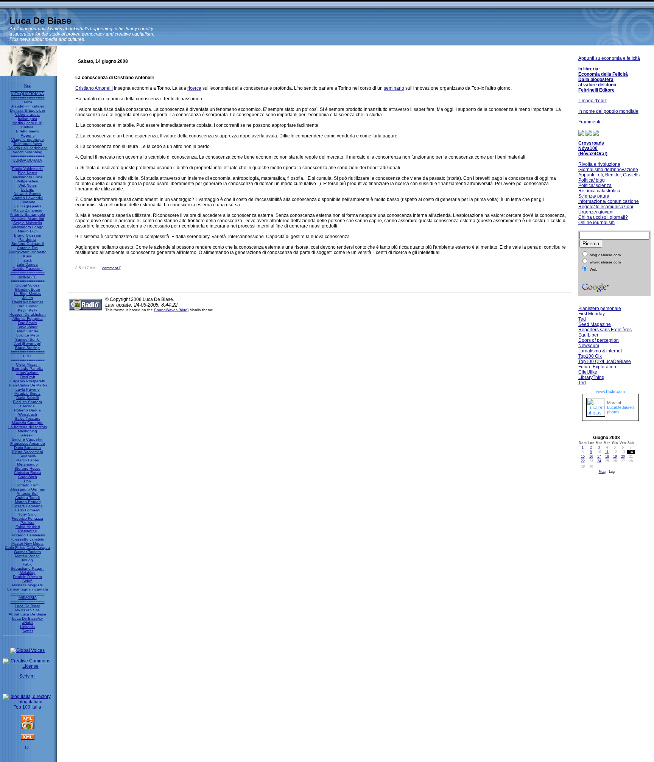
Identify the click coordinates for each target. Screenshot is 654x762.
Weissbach (27, 414)
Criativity (27, 202)
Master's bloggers (27, 585)
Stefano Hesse (27, 468)
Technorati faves (27, 144)
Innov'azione (27, 373)
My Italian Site (27, 610)
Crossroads (591, 143)
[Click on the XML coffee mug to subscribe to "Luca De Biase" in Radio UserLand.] (27, 727)
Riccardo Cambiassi (28, 535)
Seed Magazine (594, 324)
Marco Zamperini (27, 210)
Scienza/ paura (593, 196)
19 (615, 456)
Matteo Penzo (27, 556)
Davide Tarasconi (27, 268)
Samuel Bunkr (27, 339)
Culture (27, 127)
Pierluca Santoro (27, 402)
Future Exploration (597, 366)
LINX (27, 356)
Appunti (27, 135)
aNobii (27, 622)
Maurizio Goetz (27, 393)
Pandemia (27, 239)
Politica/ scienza (595, 185)
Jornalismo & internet (600, 351)
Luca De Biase (40, 21)
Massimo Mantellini (27, 219)
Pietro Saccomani (27, 452)
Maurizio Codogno (28, 423)
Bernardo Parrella (27, 368)
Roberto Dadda (27, 410)
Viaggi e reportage (27, 139)
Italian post (27, 119)
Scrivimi (27, 676)
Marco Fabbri (27, 460)
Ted (582, 319)
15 (583, 456)
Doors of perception (598, 340)
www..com (610, 391)
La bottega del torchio (27, 427)
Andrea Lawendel (27, 198)
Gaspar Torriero (27, 552)
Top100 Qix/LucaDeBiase (604, 361)
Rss (27, 85)
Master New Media (27, 543)
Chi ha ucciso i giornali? (603, 217)
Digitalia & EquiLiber (27, 110)
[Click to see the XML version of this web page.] (27, 738)
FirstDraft (27, 377)
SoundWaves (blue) (171, 310)
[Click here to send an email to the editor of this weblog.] (27, 747)
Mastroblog (27, 431)
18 (607, 456)
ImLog (27, 560)
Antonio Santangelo (27, 214)
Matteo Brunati (27, 502)
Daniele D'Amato (27, 577)
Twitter (27, 631)
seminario (394, 88)
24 (599, 461)
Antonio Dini (27, 248)
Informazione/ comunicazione (608, 201)
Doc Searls (27, 323)
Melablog (28, 572)
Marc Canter (27, 331)
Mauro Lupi (27, 231)
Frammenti (589, 122)
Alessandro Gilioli (27, 177)
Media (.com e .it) (27, 123)
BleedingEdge (27, 289)
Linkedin (27, 627)
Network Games (27, 194)
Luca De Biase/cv (27, 618)
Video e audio (27, 114)
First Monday (591, 313)
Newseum (588, 345)
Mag (602, 472)
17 (599, 456)
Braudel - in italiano (27, 106)
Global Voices (27, 285)
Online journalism (596, 222)
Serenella (27, 456)
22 (583, 461)
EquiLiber (588, 335)
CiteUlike (587, 372)
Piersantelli (27, 531)
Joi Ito (27, 298)
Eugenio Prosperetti (27, 381)
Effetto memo (27, 131)
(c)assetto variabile (27, 539)
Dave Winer (27, 327)
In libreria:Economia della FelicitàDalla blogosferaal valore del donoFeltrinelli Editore (603, 79)
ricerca (194, 88)
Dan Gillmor (27, 306)
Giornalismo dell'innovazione (608, 169)
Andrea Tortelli (27, 498)
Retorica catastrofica (599, 190)
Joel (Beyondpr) (27, 343)
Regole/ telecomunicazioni (605, 206)
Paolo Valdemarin (27, 169)
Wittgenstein (27, 181)
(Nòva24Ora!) (592, 153)
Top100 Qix (590, 356)
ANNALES (28, 277)
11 (607, 452)
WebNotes (28, 185)
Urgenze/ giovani (596, 212)
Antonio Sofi (27, 493)
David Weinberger (27, 302)
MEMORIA (28, 597)
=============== (28, 89)
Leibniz (27, 189)
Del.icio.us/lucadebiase (28, 148)
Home (27, 102)
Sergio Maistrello (27, 223)
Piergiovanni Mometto (28, 252)
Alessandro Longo (27, 227)
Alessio (27, 435)
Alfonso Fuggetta (27, 318)
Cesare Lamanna (27, 506)
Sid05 (27, 581)
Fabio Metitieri (28, 527)
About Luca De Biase (27, 614)
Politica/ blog (591, 180)
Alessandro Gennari (27, 489)
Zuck (27, 260)
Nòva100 (588, 148)
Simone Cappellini (27, 439)
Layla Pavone (28, 389)
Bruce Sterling (27, 348)
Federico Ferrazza (27, 518)
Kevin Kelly (27, 310)
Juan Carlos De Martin (27, 385)
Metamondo (27, 464)
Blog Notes (27, 173)
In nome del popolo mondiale (608, 111)
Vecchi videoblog (27, 152)
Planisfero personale (599, 308)
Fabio (28, 564)
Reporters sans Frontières (605, 329)
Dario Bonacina (27, 448)
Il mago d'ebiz (592, 100)
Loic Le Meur (27, 335)
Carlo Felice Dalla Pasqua (27, 547)
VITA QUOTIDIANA (27, 94)
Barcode (27, 406)
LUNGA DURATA (27, 160)
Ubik (27, 481)
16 (591, 456)
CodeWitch (27, 477)
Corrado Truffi (27, 485)
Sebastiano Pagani (27, 568)
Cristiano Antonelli (94, 88)
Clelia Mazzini (27, 364)
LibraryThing (591, 377)
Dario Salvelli (27, 398)
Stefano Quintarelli (27, 244)
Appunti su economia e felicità (609, 58)
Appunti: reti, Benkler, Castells (609, 175)
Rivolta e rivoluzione (599, 164)
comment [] (111, 268)
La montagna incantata (27, 589)
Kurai (27, 256)
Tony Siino (28, 514)
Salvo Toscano (27, 418)
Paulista (27, 522)
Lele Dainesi (27, 264)
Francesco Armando (27, 443)
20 (623, 456)
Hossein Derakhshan (27, 314)
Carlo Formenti (27, 510)
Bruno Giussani (27, 235)
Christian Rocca (27, 473)
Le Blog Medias (27, 293)
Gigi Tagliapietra (28, 206)
